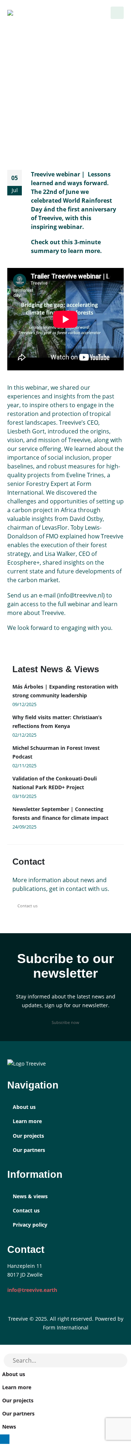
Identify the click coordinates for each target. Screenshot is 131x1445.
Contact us (27, 905)
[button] (117, 13)
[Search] (118, 1360)
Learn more (27, 1121)
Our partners (29, 1149)
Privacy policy (30, 1224)
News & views (30, 1196)
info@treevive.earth (32, 1289)
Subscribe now (65, 1022)
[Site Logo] (21, 13)
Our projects (28, 1135)
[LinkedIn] (4, 1439)
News (9, 1426)
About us (24, 1106)
